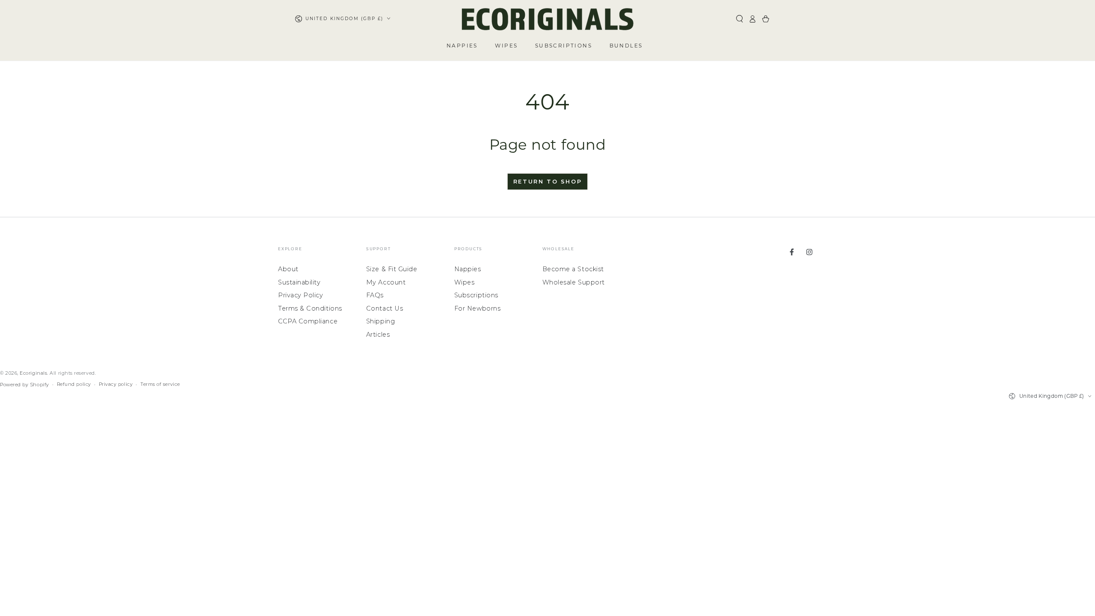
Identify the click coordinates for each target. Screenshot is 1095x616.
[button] (739, 18)
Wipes (464, 282)
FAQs (375, 295)
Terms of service (160, 384)
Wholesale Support (573, 282)
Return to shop (547, 181)
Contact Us (384, 308)
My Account (385, 282)
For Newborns (477, 308)
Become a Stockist (573, 269)
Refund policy (74, 384)
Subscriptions (476, 295)
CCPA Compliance (307, 321)
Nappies (467, 269)
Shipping (380, 321)
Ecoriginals (33, 373)
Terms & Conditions (310, 308)
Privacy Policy (300, 295)
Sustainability (299, 282)
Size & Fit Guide (391, 269)
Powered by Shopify (24, 385)
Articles (378, 334)
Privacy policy (116, 384)
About (288, 269)
